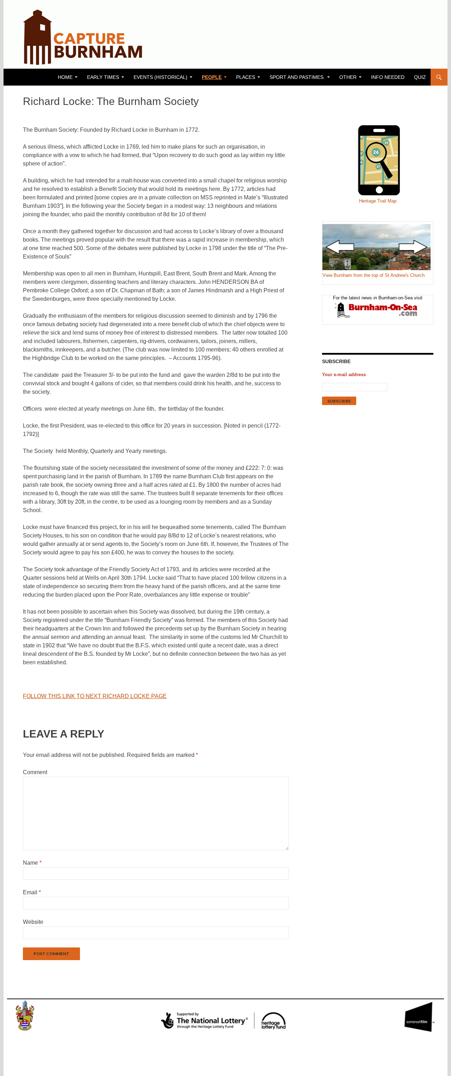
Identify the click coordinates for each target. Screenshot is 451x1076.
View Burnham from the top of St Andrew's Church (373, 275)
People (212, 77)
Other (348, 77)
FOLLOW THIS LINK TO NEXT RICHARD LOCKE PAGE (95, 696)
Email (32, 892)
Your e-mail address (344, 374)
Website (33, 922)
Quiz (420, 77)
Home (65, 77)
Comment (35, 772)
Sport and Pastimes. (297, 77)
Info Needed (387, 77)
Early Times (103, 77)
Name (32, 863)
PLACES (245, 77)
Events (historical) (160, 77)
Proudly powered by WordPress (44, 1067)
